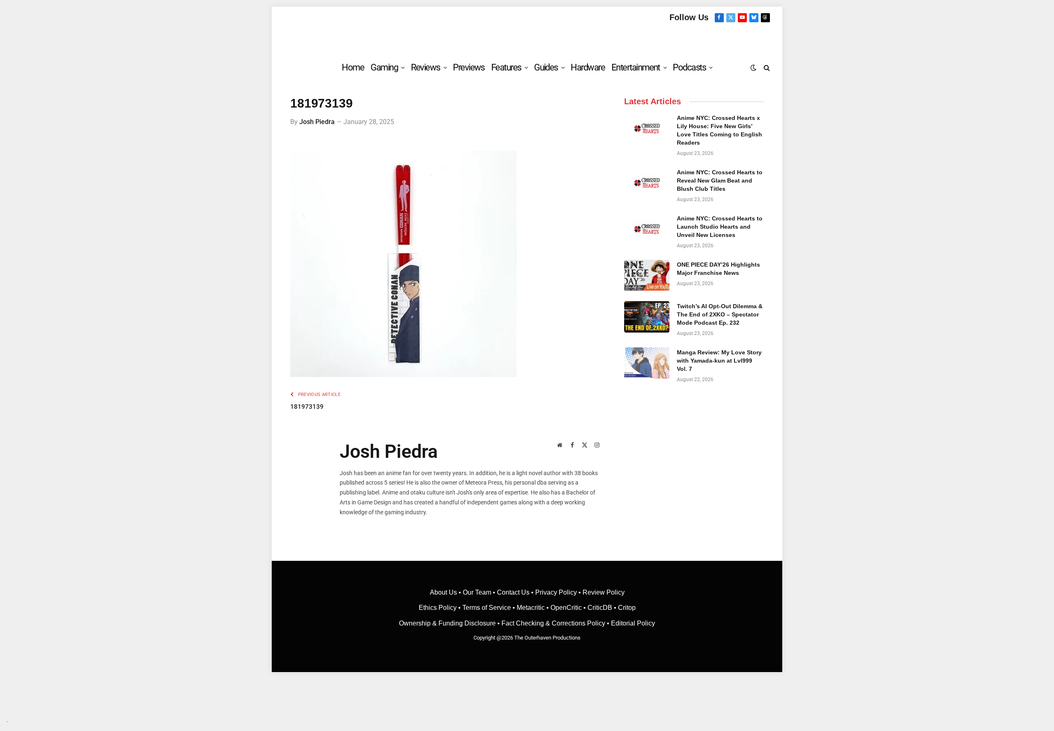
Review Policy (604, 592)
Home (353, 67)
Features (506, 67)
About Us (444, 592)
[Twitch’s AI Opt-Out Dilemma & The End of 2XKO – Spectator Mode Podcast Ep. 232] (646, 317)
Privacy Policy (556, 592)
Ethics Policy (438, 607)
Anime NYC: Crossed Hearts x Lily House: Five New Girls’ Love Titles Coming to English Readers (719, 130)
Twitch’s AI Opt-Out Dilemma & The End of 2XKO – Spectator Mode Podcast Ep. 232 (720, 314)
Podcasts (689, 67)
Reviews (425, 67)
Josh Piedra (317, 122)
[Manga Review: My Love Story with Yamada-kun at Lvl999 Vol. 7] (646, 363)
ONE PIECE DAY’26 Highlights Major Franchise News (718, 268)
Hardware (588, 67)
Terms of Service (486, 607)
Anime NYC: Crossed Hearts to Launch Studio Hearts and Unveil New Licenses (720, 226)
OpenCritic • (569, 607)
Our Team (477, 592)
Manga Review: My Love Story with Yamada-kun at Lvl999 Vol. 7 (719, 360)
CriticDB (600, 607)
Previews (469, 67)
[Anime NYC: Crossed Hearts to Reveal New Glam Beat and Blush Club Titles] (646, 183)
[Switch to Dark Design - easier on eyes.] (753, 67)
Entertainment (635, 67)
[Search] (766, 67)
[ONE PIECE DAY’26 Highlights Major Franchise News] (646, 275)
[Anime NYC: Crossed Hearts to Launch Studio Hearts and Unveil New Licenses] (646, 229)
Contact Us (513, 592)
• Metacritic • (530, 607)
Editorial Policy (633, 623)
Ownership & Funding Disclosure (448, 623)
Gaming (384, 67)
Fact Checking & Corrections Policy (553, 623)
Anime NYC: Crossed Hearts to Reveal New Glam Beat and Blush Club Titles (720, 180)
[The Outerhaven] (527, 38)
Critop (627, 607)
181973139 (307, 406)
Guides (546, 67)
